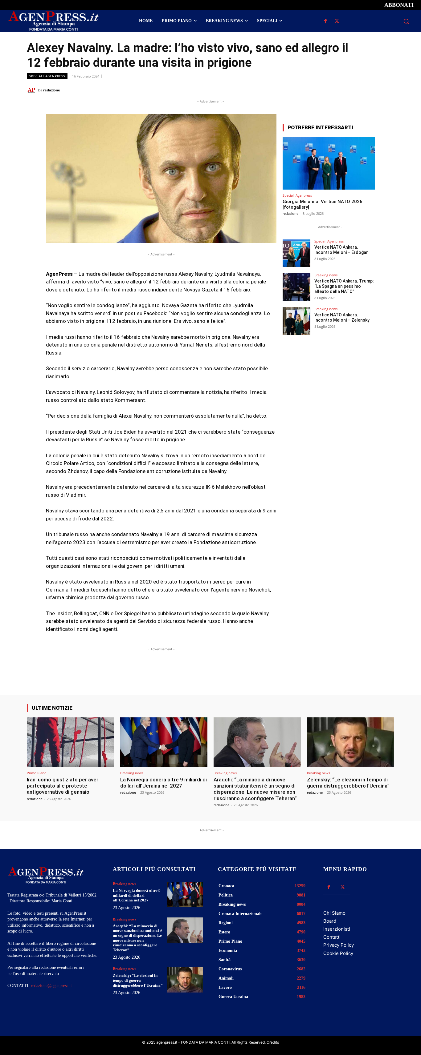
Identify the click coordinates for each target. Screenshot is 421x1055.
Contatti (332, 937)
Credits (273, 1042)
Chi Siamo (334, 913)
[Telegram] (388, 90)
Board (329, 921)
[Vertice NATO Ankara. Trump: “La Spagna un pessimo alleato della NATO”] (296, 287)
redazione (51, 90)
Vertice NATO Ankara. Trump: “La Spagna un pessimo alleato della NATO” (344, 286)
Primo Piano (37, 773)
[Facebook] (325, 21)
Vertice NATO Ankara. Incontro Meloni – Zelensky (342, 317)
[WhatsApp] (360, 90)
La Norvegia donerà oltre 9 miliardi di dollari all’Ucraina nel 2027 (163, 782)
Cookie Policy (338, 953)
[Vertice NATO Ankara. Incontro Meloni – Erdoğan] (296, 253)
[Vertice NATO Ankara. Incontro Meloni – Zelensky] (296, 321)
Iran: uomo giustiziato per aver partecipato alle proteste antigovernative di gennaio (62, 785)
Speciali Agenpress (47, 76)
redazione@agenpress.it (51, 985)
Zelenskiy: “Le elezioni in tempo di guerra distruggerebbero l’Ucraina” (348, 782)
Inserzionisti (336, 929)
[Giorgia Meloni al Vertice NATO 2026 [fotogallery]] (329, 163)
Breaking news (325, 275)
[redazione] (32, 90)
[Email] (374, 90)
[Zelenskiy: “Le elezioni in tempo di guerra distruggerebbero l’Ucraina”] (350, 742)
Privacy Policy (338, 945)
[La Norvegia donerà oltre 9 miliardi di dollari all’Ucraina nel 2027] (163, 742)
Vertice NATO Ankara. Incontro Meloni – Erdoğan (341, 250)
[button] (406, 21)
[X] (337, 21)
